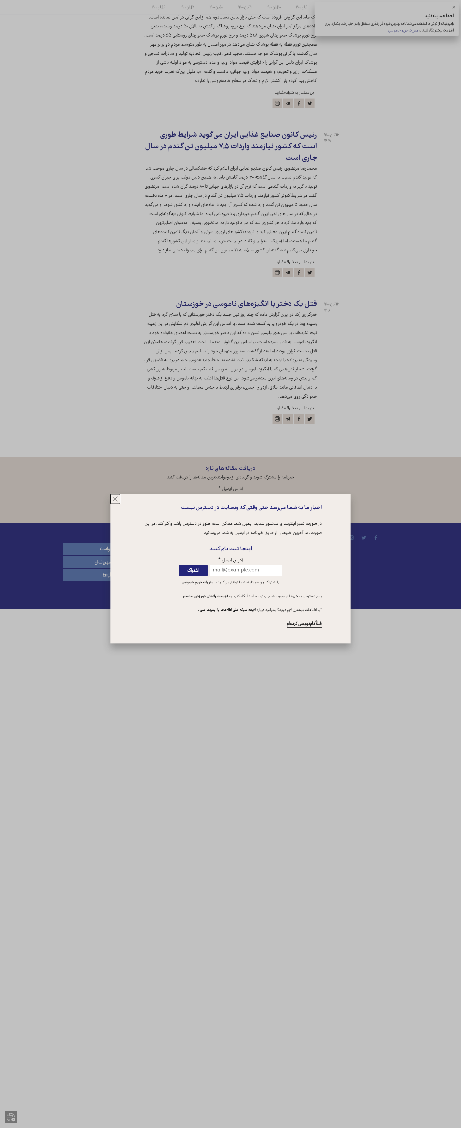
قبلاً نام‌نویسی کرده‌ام (304, 624)
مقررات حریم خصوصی (197, 582)
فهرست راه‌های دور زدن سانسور (205, 596)
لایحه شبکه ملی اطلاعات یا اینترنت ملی (227, 610)
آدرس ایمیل (230, 560)
